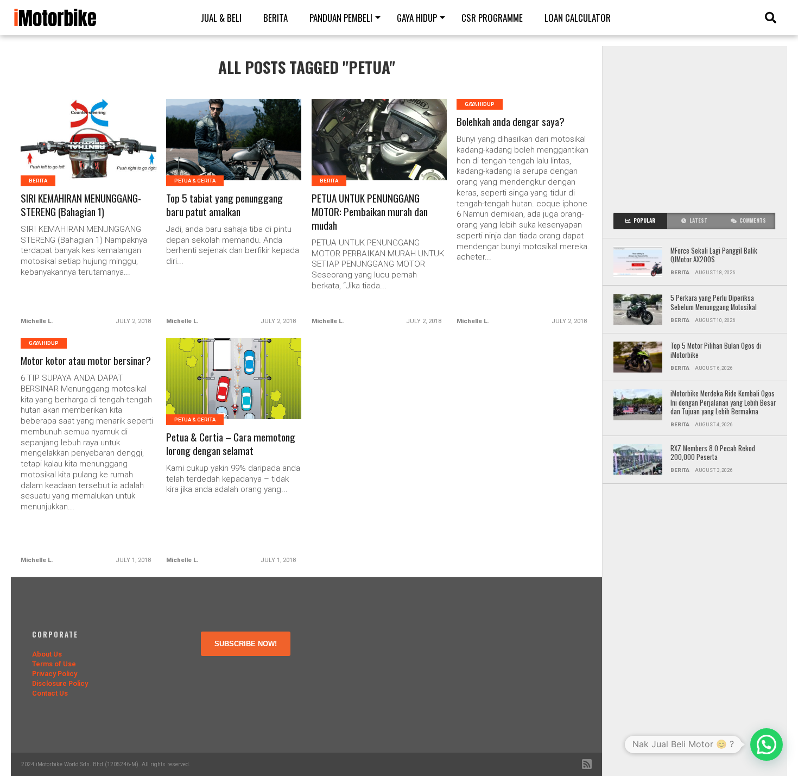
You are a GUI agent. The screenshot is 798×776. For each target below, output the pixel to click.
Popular (644, 220)
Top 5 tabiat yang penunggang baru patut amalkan (224, 205)
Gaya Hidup (417, 17)
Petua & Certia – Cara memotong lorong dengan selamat (230, 444)
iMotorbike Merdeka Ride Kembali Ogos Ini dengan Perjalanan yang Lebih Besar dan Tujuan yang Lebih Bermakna (723, 403)
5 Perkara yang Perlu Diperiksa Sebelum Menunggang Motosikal (714, 303)
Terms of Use (54, 664)
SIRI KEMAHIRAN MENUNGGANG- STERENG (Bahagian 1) (81, 205)
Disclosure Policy (60, 683)
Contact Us (50, 693)
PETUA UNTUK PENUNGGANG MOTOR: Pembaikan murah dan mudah (370, 212)
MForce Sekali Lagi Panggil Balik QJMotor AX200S (713, 255)
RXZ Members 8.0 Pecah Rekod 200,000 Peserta (712, 453)
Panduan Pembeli (340, 17)
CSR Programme (492, 17)
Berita (275, 17)
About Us (47, 654)
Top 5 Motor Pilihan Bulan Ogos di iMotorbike (715, 350)
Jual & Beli (221, 17)
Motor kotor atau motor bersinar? (86, 361)
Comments (752, 220)
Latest (698, 220)
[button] (766, 744)
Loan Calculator (577, 17)
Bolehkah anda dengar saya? (511, 122)
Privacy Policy (54, 674)
